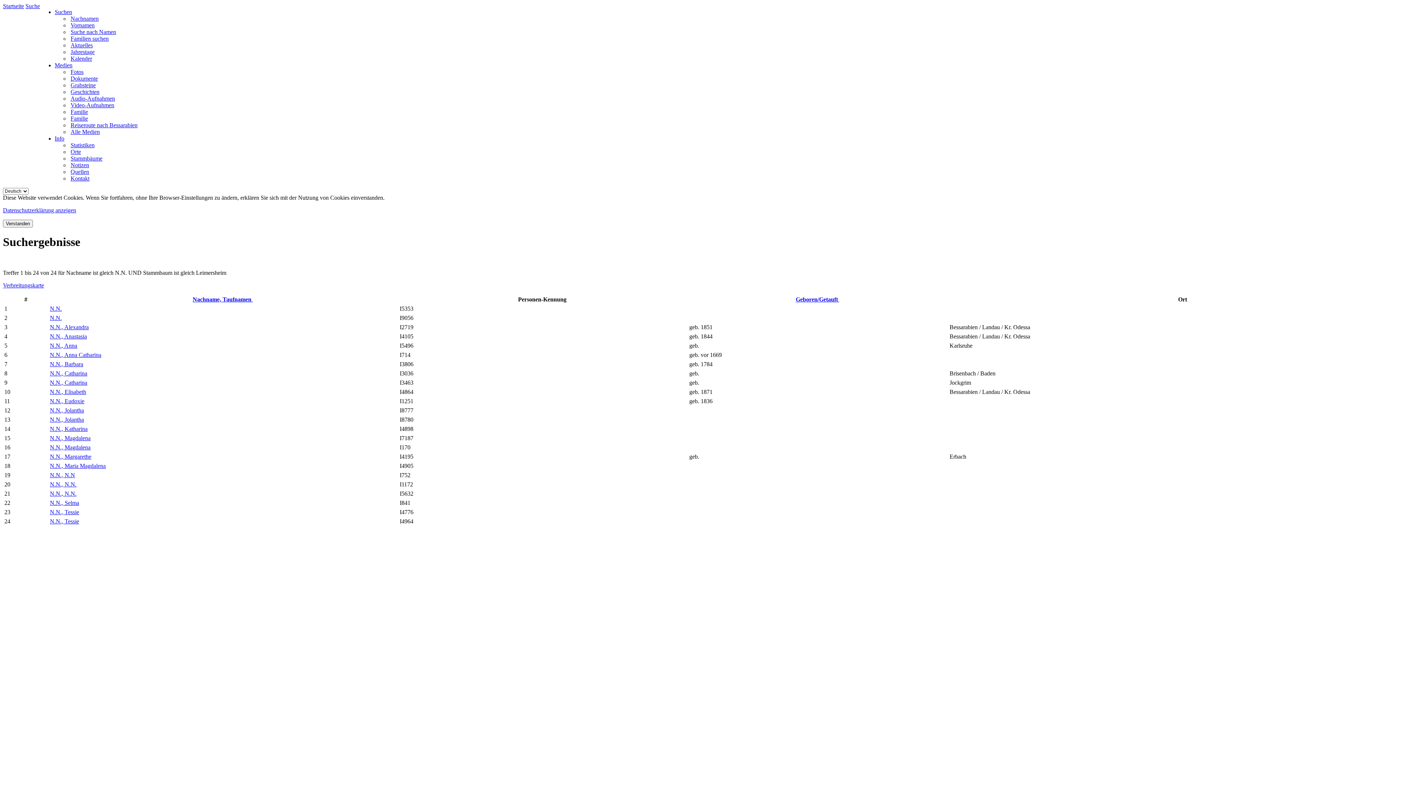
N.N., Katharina (69, 429)
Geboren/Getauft (817, 299)
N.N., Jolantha (67, 410)
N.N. (56, 309)
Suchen (63, 12)
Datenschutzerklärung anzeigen (39, 210)
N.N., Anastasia (68, 336)
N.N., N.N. (63, 484)
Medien (63, 65)
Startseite (13, 6)
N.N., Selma (64, 503)
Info (59, 138)
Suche (33, 6)
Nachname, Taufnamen (223, 299)
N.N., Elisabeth (68, 392)
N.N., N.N (62, 475)
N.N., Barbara (66, 364)
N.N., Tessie (64, 512)
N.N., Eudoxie (67, 401)
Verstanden (18, 223)
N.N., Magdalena (70, 438)
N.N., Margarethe (70, 457)
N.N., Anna (63, 346)
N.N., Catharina (68, 373)
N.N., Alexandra (69, 327)
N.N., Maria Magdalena (78, 466)
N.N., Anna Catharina (75, 355)
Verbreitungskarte (23, 285)
